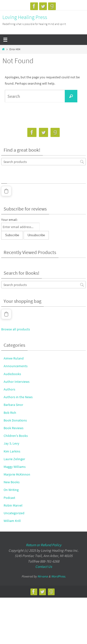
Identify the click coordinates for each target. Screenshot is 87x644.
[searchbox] (43, 161)
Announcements (16, 366)
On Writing (11, 490)
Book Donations (15, 420)
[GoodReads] (52, 6)
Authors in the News (18, 397)
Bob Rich (10, 412)
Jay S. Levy (11, 443)
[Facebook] (34, 6)
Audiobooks (12, 374)
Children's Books (16, 435)
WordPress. (58, 576)
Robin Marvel (13, 505)
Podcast (9, 497)
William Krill (12, 521)
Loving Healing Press (24, 17)
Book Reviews (13, 428)
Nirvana (42, 576)
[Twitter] (43, 6)
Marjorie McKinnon (17, 474)
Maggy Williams (15, 466)
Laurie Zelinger (14, 459)
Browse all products (15, 329)
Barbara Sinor (13, 404)
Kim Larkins (12, 451)
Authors (9, 389)
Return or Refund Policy (43, 545)
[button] (6, 191)
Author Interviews (16, 381)
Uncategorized (14, 513)
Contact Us (43, 566)
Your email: (9, 219)
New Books (12, 482)
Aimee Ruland (14, 358)
